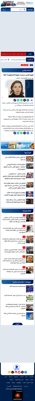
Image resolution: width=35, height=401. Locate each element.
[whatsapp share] (21, 100)
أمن (6, 376)
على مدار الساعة (19, 379)
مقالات (8, 382)
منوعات (11, 379)
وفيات (26, 379)
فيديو (31, 379)
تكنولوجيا (19, 382)
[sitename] (16, 367)
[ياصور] (31, 65)
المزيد (17, 324)
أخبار (26, 376)
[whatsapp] (15, 100)
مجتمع (16, 376)
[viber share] (18, 100)
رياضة (13, 382)
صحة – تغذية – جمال (28, 382)
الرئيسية (30, 9)
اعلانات (21, 376)
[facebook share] (28, 100)
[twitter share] (24, 100)
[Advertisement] (17, 31)
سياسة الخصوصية (17, 386)
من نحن (26, 386)
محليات (10, 376)
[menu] (4, 9)
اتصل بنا (9, 386)
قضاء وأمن (24, 65)
